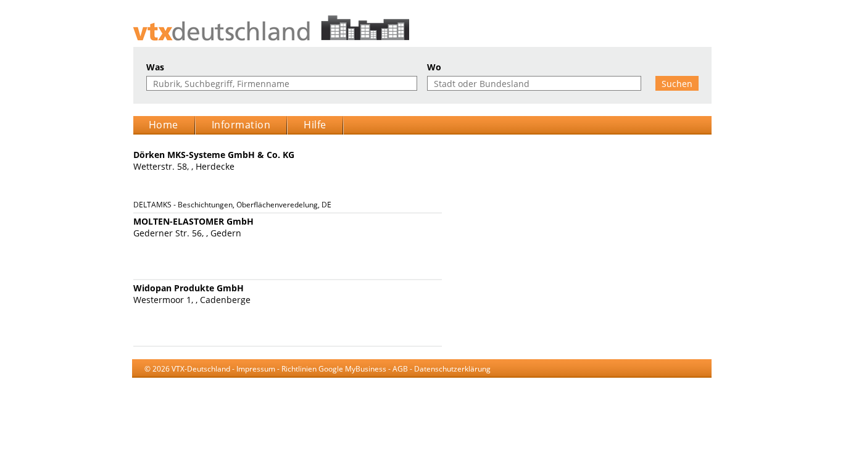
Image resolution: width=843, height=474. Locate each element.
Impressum (255, 369)
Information (241, 124)
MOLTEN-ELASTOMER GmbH (193, 221)
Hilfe (315, 124)
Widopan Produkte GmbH (188, 288)
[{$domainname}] (422, 28)
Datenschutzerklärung (452, 369)
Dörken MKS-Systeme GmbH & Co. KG (213, 154)
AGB (400, 369)
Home (163, 124)
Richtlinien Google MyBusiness (333, 369)
